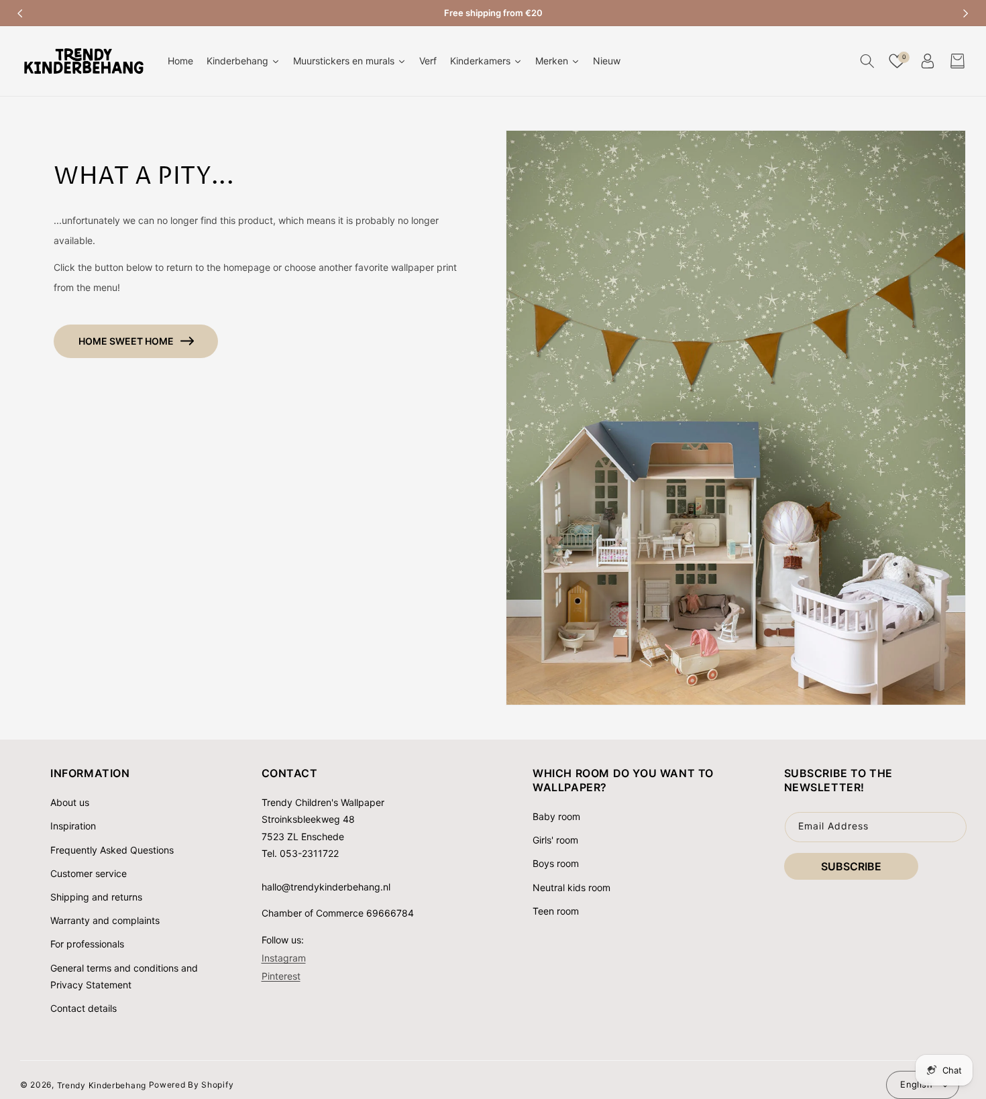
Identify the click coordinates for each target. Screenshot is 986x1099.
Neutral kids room (571, 887)
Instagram (284, 957)
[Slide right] (965, 13)
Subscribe (851, 866)
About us (69, 802)
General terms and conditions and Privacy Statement (124, 976)
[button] (867, 61)
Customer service (88, 873)
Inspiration (73, 825)
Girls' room (555, 840)
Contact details (83, 1008)
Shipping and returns (96, 897)
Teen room (556, 911)
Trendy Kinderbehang (101, 1085)
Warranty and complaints (105, 920)
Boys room (556, 863)
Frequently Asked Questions (112, 850)
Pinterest (281, 975)
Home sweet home (126, 341)
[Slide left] (20, 13)
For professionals (87, 943)
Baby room (556, 816)
